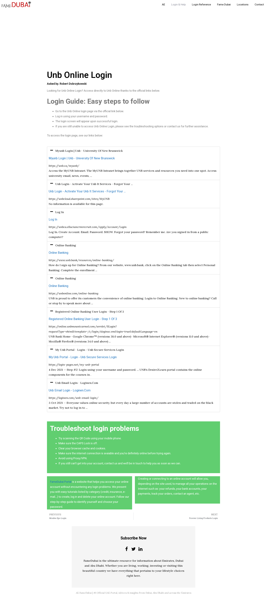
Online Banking (58, 252)
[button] (133, 151)
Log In (53, 219)
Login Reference (201, 4)
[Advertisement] (92, 32)
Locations (242, 4)
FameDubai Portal (60, 481)
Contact (259, 4)
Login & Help (178, 4)
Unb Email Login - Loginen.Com (70, 390)
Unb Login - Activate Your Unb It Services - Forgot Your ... (87, 191)
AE (163, 4)
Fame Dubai (224, 4)
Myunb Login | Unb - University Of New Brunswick (82, 158)
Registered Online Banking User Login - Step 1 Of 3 (83, 319)
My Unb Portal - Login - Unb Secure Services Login (83, 357)
